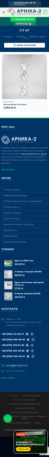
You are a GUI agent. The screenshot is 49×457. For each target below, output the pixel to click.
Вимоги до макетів (20, 423)
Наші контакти (31, 396)
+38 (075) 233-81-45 (12, 345)
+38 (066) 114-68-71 (12, 334)
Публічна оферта (24, 408)
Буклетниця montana (15, 104)
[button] (3, 12)
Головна (8, 37)
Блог (38, 423)
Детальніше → (8, 170)
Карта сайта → (8, 378)
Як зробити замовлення (25, 412)
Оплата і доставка (24, 400)
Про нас (13, 396)
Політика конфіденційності (24, 404)
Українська (22, 24)
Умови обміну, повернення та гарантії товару (24, 417)
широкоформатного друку (34, 154)
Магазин (21, 37)
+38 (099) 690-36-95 (13, 339)
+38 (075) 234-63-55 (12, 350)
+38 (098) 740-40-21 (13, 356)
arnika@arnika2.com (17, 365)
